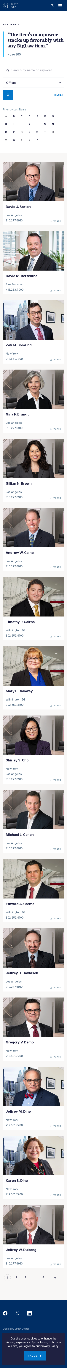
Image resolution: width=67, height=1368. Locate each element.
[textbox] (33, 82)
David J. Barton (18, 207)
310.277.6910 (14, 220)
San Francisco (15, 284)
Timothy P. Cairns (20, 622)
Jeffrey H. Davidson (22, 973)
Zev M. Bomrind (19, 345)
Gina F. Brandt (17, 414)
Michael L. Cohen (20, 835)
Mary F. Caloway (19, 691)
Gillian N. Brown (19, 483)
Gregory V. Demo (20, 1042)
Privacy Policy (49, 1346)
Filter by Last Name (14, 109)
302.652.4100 (14, 635)
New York (12, 353)
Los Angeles (14, 215)
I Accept (35, 1355)
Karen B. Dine (17, 1181)
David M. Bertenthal (22, 276)
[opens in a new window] (5, 1313)
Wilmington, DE (15, 630)
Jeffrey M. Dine (18, 1111)
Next (55, 1277)
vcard (57, 221)
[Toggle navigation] (60, 5)
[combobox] (33, 82)
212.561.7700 (14, 358)
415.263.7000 (14, 289)
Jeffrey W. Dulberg (21, 1250)
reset (59, 94)
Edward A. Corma (20, 904)
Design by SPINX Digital (16, 1328)
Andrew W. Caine (20, 553)
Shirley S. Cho (17, 760)
